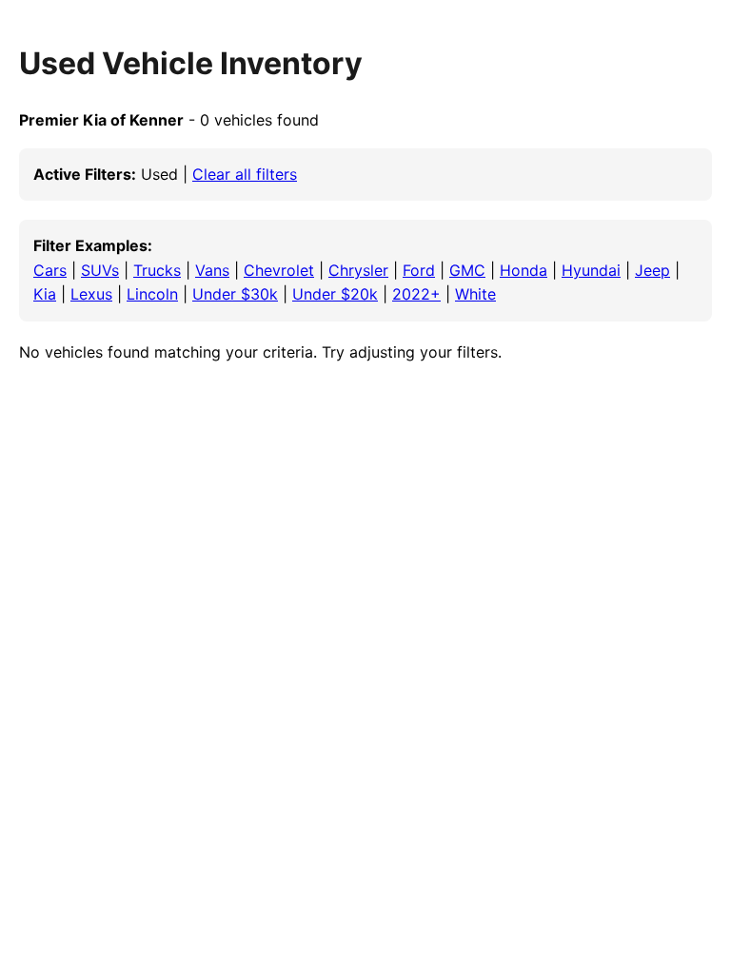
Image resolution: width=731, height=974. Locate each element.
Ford (419, 270)
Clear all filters (244, 174)
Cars (50, 270)
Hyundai (591, 270)
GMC (467, 270)
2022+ (416, 293)
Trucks (157, 270)
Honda (523, 270)
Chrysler (358, 270)
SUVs (100, 270)
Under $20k (335, 293)
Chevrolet (279, 270)
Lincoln (152, 293)
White (475, 293)
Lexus (91, 293)
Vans (212, 270)
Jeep (652, 270)
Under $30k (235, 293)
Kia (44, 293)
